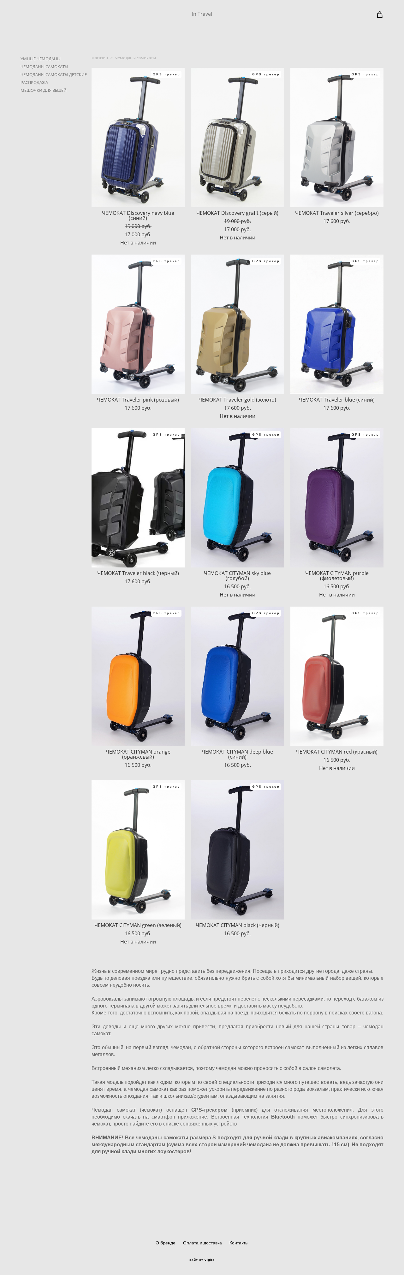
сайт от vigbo (202, 1259)
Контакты (238, 1242)
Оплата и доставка (202, 1242)
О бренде (165, 1242)
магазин (100, 58)
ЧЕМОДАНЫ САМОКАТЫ (44, 66)
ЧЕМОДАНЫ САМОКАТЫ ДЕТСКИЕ (54, 74)
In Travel (202, 13)
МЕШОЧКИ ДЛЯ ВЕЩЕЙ (44, 90)
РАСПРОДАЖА (34, 82)
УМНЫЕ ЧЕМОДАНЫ (41, 59)
